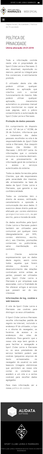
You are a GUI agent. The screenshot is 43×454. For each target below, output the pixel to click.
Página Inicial (11, 24)
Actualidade (24, 24)
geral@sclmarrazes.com (17, 214)
